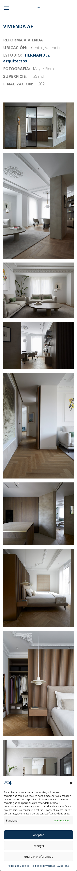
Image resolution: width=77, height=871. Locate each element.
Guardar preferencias (38, 856)
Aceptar (38, 835)
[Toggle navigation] (6, 8)
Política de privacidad (43, 865)
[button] (71, 783)
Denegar (38, 846)
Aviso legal (63, 865)
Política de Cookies (18, 865)
